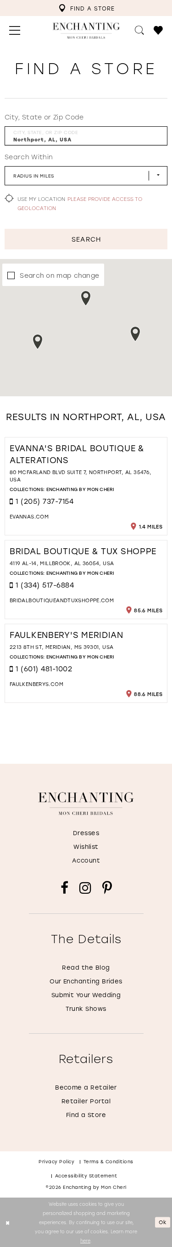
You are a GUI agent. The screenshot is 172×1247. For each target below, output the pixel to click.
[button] (15, 30)
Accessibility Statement (86, 1176)
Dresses (86, 833)
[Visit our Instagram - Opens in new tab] (85, 888)
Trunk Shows (86, 1008)
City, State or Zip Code (44, 117)
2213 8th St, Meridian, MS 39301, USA (61, 647)
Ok (163, 1222)
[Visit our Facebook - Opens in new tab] (64, 888)
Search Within (29, 157)
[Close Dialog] (8, 1222)
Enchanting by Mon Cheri (80, 489)
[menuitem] (86, 8)
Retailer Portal (86, 1101)
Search (86, 239)
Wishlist (86, 846)
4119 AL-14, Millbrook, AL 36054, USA (62, 563)
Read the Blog (86, 967)
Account (86, 860)
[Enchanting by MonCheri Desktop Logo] (86, 31)
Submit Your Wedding (86, 995)
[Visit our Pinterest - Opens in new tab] (107, 888)
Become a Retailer (86, 1087)
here (85, 1240)
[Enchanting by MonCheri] (86, 803)
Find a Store (86, 1114)
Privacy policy (56, 1162)
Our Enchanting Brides (86, 981)
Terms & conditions (108, 1162)
